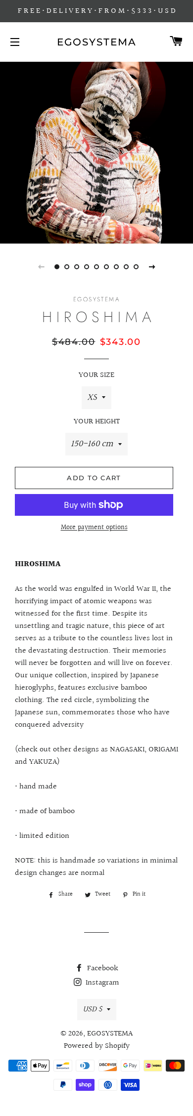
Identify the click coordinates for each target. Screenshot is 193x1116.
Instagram (101, 983)
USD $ (92, 1009)
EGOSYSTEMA (97, 42)
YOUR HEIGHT (97, 421)
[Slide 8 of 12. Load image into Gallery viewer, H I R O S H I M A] (126, 267)
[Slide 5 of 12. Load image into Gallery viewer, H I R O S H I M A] (96, 267)
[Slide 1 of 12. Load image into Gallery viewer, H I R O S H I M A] (57, 267)
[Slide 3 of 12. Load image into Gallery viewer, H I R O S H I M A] (77, 267)
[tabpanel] (96, 151)
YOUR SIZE (96, 375)
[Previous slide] (41, 267)
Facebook (101, 968)
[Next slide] (152, 267)
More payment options (94, 528)
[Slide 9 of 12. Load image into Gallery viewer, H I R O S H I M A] (136, 267)
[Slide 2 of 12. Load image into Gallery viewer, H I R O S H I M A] (67, 267)
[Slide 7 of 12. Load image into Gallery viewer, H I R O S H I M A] (116, 267)
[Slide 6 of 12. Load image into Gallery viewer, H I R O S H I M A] (106, 267)
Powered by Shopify (97, 1046)
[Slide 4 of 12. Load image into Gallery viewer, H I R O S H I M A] (87, 267)
